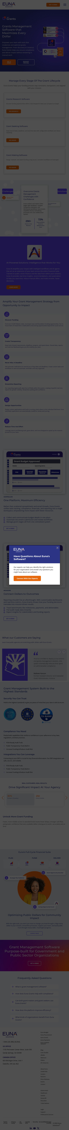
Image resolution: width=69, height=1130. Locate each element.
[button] (57, 548)
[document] (34, 565)
